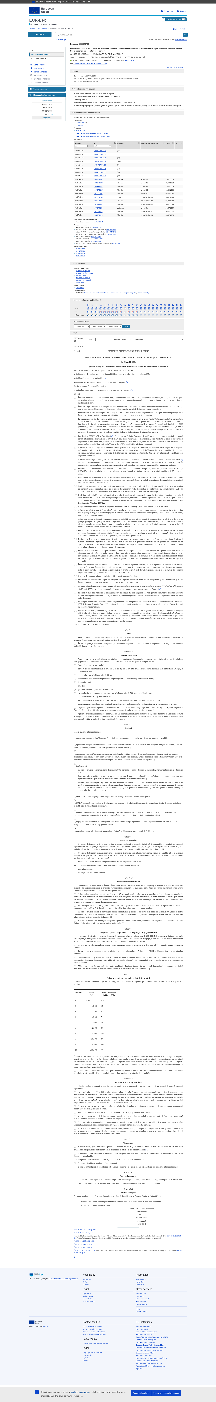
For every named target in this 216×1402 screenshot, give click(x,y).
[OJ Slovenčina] (169, 315)
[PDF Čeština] (96, 311)
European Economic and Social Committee (151, 1348)
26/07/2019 (47, 104)
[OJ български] (88, 315)
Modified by (78, 179)
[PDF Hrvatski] (128, 311)
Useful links (140, 1285)
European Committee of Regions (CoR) (149, 1350)
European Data (141, 1294)
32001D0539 (80, 256)
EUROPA (32, 28)
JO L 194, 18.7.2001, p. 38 (85, 1241)
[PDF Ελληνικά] (112, 311)
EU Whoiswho (141, 1301)
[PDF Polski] (157, 311)
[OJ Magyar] (145, 315)
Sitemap (85, 1285)
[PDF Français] (120, 311)
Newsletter (140, 1282)
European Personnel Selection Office (149, 1363)
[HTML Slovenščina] (173, 308)
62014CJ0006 (96, 227)
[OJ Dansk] (100, 315)
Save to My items (40, 75)
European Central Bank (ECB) (146, 1340)
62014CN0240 (111, 232)
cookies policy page (80, 1392)
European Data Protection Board (147, 1361)
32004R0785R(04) (100, 161)
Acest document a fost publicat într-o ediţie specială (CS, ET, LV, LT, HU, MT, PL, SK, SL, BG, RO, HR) (107, 57)
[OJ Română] (165, 315)
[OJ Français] (120, 315)
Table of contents (39, 89)
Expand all (169, 67)
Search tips (62, 40)
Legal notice (87, 1294)
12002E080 (80, 123)
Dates (76, 71)
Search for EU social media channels (95, 1343)
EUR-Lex (37, 20)
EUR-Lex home (42, 28)
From (168, 143)
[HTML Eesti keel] (108, 308)
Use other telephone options (92, 1329)
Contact (85, 1282)
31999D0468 (80, 253)
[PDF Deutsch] (104, 311)
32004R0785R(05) (100, 165)
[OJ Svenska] (181, 315)
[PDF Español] (92, 311)
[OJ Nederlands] (153, 315)
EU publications (141, 1304)
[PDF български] (88, 311)
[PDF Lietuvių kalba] (141, 311)
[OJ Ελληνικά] (112, 315)
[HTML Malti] (149, 308)
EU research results (143, 1299)
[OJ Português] (161, 315)
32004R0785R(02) (100, 154)
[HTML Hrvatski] (128, 308)
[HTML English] (116, 308)
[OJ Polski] (157, 315)
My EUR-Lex (168, 11)
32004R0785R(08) (100, 176)
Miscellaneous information (84, 89)
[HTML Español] (92, 308)
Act (95, 143)
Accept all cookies (141, 1393)
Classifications (79, 264)
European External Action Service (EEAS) (150, 1345)
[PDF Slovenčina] (169, 311)
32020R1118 (98, 212)
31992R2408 (80, 251)
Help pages (87, 1279)
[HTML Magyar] (145, 308)
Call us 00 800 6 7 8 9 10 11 (92, 1327)
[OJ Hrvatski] (128, 315)
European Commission (144, 1334)
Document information (40, 54)
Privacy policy (87, 1355)
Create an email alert (42, 79)
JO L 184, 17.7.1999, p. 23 (85, 1247)
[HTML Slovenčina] (169, 308)
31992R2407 (80, 249)
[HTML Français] (120, 308)
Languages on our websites (92, 1352)
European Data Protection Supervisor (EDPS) (151, 1358)
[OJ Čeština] (96, 315)
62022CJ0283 (96, 236)
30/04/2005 (47, 114)
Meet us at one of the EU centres (94, 1334)
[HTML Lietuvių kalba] (141, 308)
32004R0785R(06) (100, 169)
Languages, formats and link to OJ (87, 300)
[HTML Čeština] (96, 308)
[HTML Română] (165, 308)
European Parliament (143, 1327)
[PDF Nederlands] (153, 311)
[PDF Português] (161, 311)
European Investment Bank (145, 1353)
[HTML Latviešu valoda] (137, 308)
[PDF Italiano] (133, 311)
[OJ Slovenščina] (173, 315)
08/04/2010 (47, 108)
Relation (77, 143)
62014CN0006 (111, 229)
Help (175, 29)
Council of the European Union (146, 1332)
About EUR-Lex (141, 1279)
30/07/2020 (47, 101)
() (104, 378)
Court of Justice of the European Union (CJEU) (152, 1337)
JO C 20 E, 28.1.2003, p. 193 (86, 1230)
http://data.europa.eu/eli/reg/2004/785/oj (90, 63)
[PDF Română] (165, 311)
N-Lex (138, 1309)
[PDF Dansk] (100, 311)
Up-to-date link (39, 65)
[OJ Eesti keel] (108, 315)
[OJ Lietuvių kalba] (141, 315)
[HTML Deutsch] (104, 308)
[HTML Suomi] (177, 308)
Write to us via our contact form (94, 1332)
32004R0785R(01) (100, 151)
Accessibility (87, 1299)
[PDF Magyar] (145, 311)
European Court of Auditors (145, 1342)
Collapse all (180, 67)
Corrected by (78, 151)
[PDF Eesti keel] (108, 311)
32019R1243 (98, 197)
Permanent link (39, 68)
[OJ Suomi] (177, 315)
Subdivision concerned (149, 143)
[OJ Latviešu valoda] (137, 315)
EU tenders (140, 1296)
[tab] (127, 71)
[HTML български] (88, 308)
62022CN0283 (117, 243)
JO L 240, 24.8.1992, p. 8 (86, 1250)
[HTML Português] (161, 308)
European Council (142, 1329)
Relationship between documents (87, 113)
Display (126, 326)
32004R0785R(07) (100, 172)
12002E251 (80, 125)
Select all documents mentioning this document (92, 136)
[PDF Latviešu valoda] (137, 311)
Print (183, 29)
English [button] (183, 11)
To (176, 143)
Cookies (85, 1360)
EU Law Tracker (141, 1312)
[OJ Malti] (149, 315)
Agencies (139, 1369)
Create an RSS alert (41, 82)
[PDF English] (116, 311)
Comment (120, 143)
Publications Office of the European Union (63, 1279)
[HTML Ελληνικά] (112, 308)
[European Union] (35, 1322)
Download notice (40, 72)
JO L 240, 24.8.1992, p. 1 (84, 1244)
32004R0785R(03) (100, 158)
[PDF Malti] (149, 311)
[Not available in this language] (124, 308)
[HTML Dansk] (100, 308)
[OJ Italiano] (133, 315)
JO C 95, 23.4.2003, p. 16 (84, 1233)
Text (32, 50)
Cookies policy (88, 1296)
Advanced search (181, 40)
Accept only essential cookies (166, 1393)
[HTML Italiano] (133, 308)
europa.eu (45, 1326)
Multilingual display (81, 321)
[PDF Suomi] (177, 311)
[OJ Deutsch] (104, 315)
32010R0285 (98, 190)
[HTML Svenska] (181, 308)
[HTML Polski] (157, 308)
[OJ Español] (92, 315)
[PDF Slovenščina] (173, 311)
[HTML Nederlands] (153, 308)
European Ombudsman (144, 1355)
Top (75, 1257)
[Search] (185, 35)
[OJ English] (116, 315)
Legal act (46, 118)
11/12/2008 (47, 111)
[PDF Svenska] (181, 311)
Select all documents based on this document (91, 133)
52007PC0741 (99, 222)
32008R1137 (98, 179)
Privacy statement (89, 1301)
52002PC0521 (81, 130)
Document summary (39, 58)
